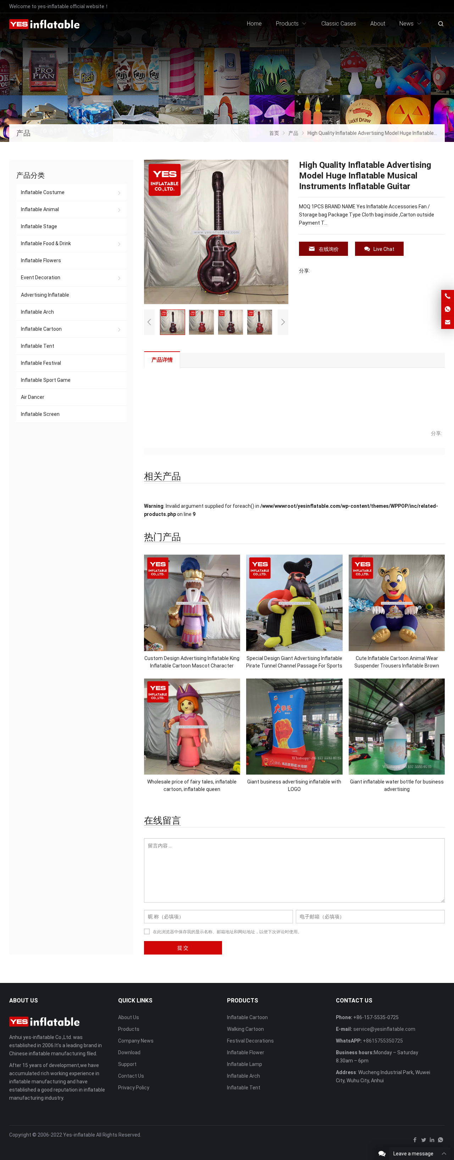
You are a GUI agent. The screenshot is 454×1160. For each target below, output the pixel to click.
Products (128, 1029)
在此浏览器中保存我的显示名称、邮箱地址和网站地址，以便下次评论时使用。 (227, 931)
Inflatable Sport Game (46, 380)
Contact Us (131, 1076)
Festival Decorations (250, 1041)
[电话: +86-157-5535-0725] (447, 296)
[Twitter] (423, 1141)
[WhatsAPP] (440, 1141)
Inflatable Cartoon (41, 329)
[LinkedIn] (432, 1141)
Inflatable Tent (37, 346)
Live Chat (383, 249)
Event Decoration (40, 277)
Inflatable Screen (40, 414)
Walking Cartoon (245, 1029)
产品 (23, 133)
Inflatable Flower (245, 1052)
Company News (136, 1041)
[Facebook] (415, 1141)
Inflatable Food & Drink (46, 243)
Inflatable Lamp (244, 1064)
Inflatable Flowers (41, 260)
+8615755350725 (383, 1041)
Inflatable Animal (40, 209)
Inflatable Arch (37, 312)
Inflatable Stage (39, 226)
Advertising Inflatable (45, 295)
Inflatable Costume (43, 192)
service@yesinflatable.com (384, 1029)
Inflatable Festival (41, 363)
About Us (128, 1017)
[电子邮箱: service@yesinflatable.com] (447, 322)
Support (127, 1064)
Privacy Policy (133, 1087)
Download (129, 1052)
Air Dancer (32, 397)
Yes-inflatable (79, 1135)
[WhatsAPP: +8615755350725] (447, 309)
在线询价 (329, 249)
